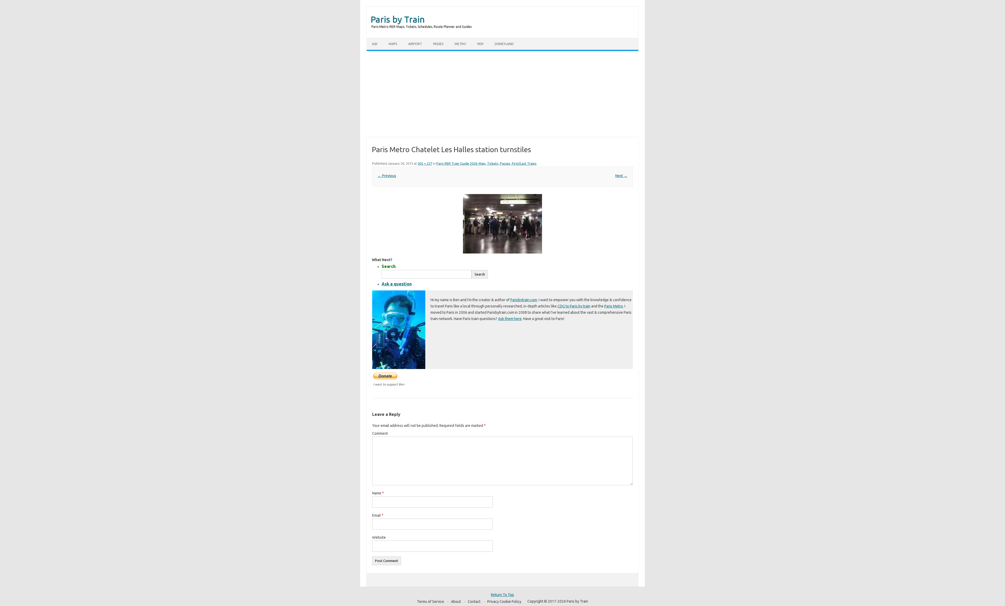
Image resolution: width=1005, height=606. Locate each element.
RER (480, 44)
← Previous (387, 176)
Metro (460, 44)
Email (377, 515)
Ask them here (510, 319)
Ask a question (397, 284)
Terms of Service (430, 601)
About (456, 601)
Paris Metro (613, 306)
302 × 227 (425, 163)
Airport (415, 44)
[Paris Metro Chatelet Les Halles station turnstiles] (502, 224)
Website (379, 537)
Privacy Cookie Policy (504, 601)
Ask (374, 44)
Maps (393, 44)
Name (378, 493)
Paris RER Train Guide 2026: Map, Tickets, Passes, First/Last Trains (486, 163)
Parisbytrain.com (523, 300)
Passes (438, 44)
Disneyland (504, 44)
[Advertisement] (502, 94)
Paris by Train (398, 19)
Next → (621, 176)
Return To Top (502, 595)
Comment (380, 433)
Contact (474, 601)
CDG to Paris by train (573, 306)
